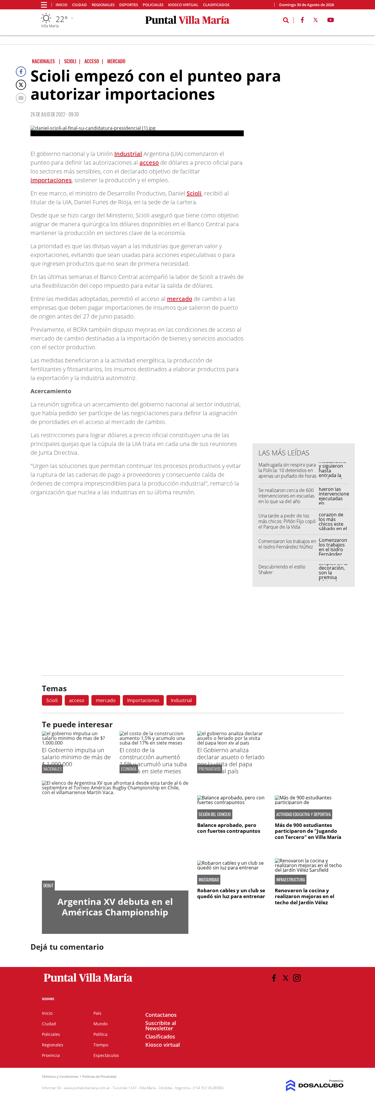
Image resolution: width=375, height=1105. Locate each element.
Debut (48, 885)
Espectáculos (106, 1055)
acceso (149, 162)
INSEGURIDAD (209, 880)
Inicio (61, 5)
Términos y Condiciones (60, 1076)
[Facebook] (21, 72)
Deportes (128, 5)
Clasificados (216, 5)
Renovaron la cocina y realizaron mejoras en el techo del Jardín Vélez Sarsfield (304, 899)
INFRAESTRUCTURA (290, 880)
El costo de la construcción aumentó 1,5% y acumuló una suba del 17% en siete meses (153, 760)
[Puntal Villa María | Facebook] (302, 21)
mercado (179, 299)
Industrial (128, 154)
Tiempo (100, 1045)
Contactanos (161, 1014)
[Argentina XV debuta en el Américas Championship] (115, 836)
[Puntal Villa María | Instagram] (297, 978)
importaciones (51, 180)
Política (100, 1034)
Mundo (100, 1023)
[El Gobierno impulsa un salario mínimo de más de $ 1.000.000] (76, 743)
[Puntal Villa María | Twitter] (315, 21)
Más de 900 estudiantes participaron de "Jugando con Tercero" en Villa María (308, 831)
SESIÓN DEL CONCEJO (215, 814)
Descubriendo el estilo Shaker (281, 569)
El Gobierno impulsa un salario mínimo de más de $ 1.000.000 (76, 757)
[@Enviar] (21, 98)
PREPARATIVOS (210, 769)
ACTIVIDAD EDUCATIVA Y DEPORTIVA (303, 814)
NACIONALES (52, 769)
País (97, 1013)
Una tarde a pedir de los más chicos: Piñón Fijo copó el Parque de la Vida (287, 521)
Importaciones (143, 700)
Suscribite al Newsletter (160, 1025)
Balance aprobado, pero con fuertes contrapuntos (228, 828)
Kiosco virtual (183, 5)
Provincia (51, 1055)
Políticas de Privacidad (99, 1076)
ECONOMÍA (129, 769)
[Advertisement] (304, 320)
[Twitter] (21, 85)
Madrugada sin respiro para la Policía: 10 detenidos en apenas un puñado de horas (287, 470)
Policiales (153, 5)
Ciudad (79, 5)
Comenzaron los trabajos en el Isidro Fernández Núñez (287, 544)
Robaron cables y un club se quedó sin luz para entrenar (231, 893)
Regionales (103, 5)
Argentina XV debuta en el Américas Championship (115, 906)
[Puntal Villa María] (88, 982)
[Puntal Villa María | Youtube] (330, 21)
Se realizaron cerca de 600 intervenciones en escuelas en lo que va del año (286, 496)
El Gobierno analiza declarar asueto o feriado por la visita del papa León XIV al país (231, 760)
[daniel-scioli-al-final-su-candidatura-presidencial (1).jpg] (137, 131)
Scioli (194, 193)
